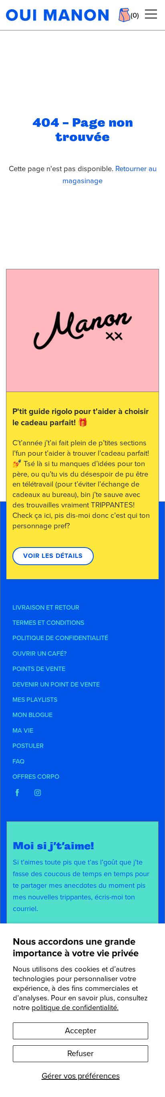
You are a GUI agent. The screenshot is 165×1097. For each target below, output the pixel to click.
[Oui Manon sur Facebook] (17, 793)
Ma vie (22, 731)
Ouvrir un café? (39, 654)
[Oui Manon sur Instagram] (37, 793)
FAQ (18, 762)
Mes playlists (34, 700)
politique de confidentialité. (75, 1007)
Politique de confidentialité (60, 638)
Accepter (81, 1031)
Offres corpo (35, 777)
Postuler (28, 746)
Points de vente (38, 669)
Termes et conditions (48, 623)
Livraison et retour (45, 608)
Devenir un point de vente (56, 685)
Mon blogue (32, 715)
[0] (124, 15)
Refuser (80, 1054)
